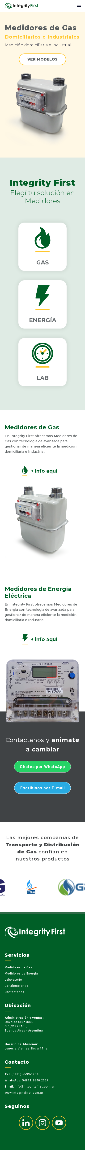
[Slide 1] (34, 151)
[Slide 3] (51, 151)
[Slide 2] (42, 151)
